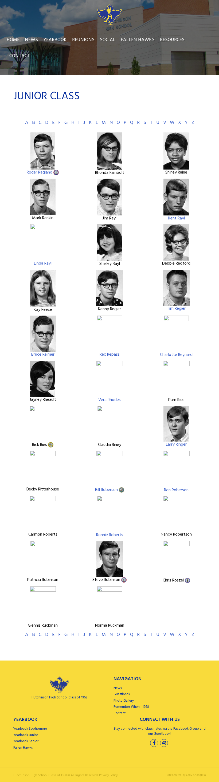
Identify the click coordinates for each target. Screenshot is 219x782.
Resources (172, 40)
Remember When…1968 (131, 707)
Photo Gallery (124, 701)
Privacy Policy (108, 775)
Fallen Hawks (138, 40)
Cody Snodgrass (196, 775)
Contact (19, 56)
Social (107, 40)
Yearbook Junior (25, 735)
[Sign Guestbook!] (164, 743)
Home (13, 40)
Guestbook (122, 694)
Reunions (83, 40)
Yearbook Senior (25, 741)
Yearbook (55, 40)
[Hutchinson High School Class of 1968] (109, 14)
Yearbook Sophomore (30, 729)
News (31, 40)
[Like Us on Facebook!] (154, 743)
